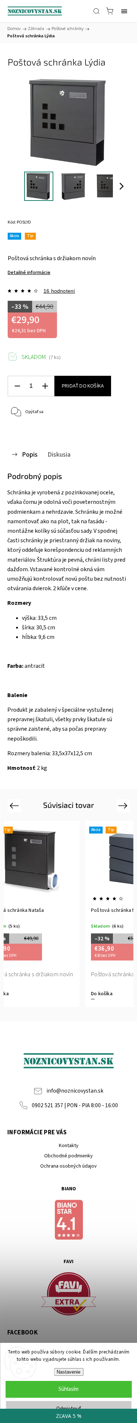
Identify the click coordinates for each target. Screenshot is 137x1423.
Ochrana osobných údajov (68, 1166)
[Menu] (124, 11)
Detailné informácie (29, 272)
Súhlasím (68, 1389)
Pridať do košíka (83, 386)
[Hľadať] (96, 10)
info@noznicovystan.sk (74, 1091)
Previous (15, 805)
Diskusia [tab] (59, 454)
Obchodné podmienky (68, 1156)
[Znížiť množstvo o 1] (17, 386)
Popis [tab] (30, 454)
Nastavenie (68, 1372)
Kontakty (69, 1145)
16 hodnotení (59, 290)
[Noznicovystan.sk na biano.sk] (68, 1221)
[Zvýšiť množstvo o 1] (45, 386)
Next (124, 805)
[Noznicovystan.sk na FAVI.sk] (68, 1295)
